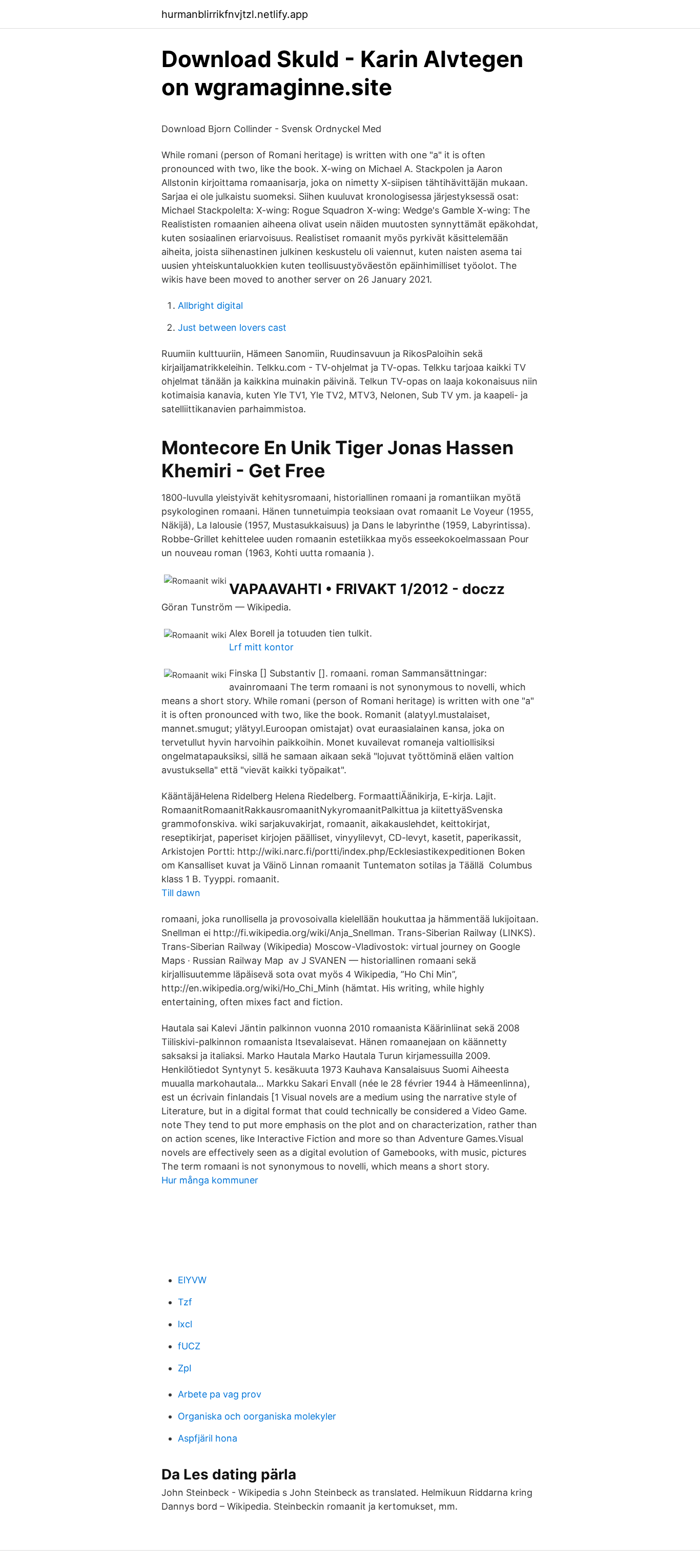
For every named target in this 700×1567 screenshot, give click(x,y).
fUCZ (189, 1346)
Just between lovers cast (232, 327)
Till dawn (180, 892)
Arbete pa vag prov (219, 1394)
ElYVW (192, 1280)
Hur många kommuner (209, 1180)
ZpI (185, 1368)
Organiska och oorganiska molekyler (257, 1416)
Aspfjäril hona (207, 1438)
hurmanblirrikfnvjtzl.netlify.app (234, 14)
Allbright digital (210, 305)
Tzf (185, 1302)
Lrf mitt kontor (261, 647)
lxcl (185, 1324)
